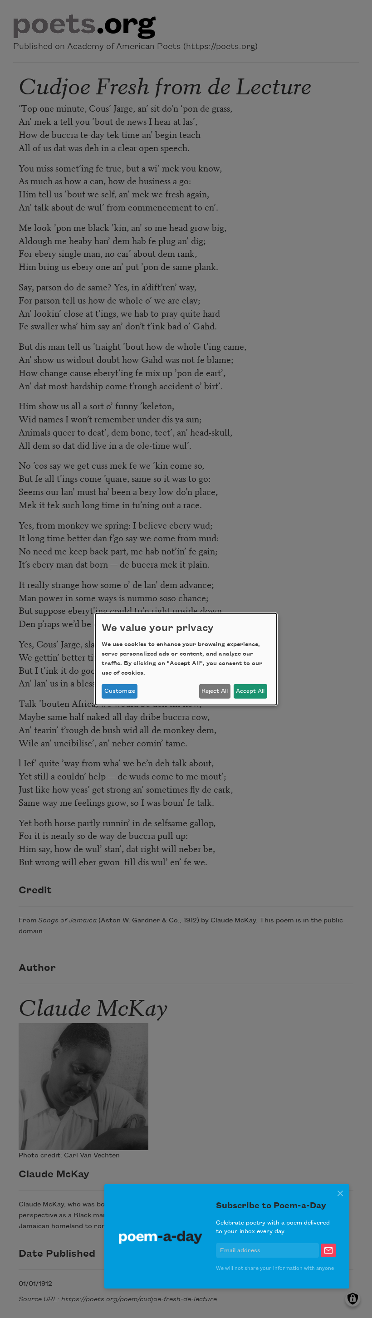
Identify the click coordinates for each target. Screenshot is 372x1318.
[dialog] (186, 659)
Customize (119, 691)
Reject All (214, 691)
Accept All (250, 691)
